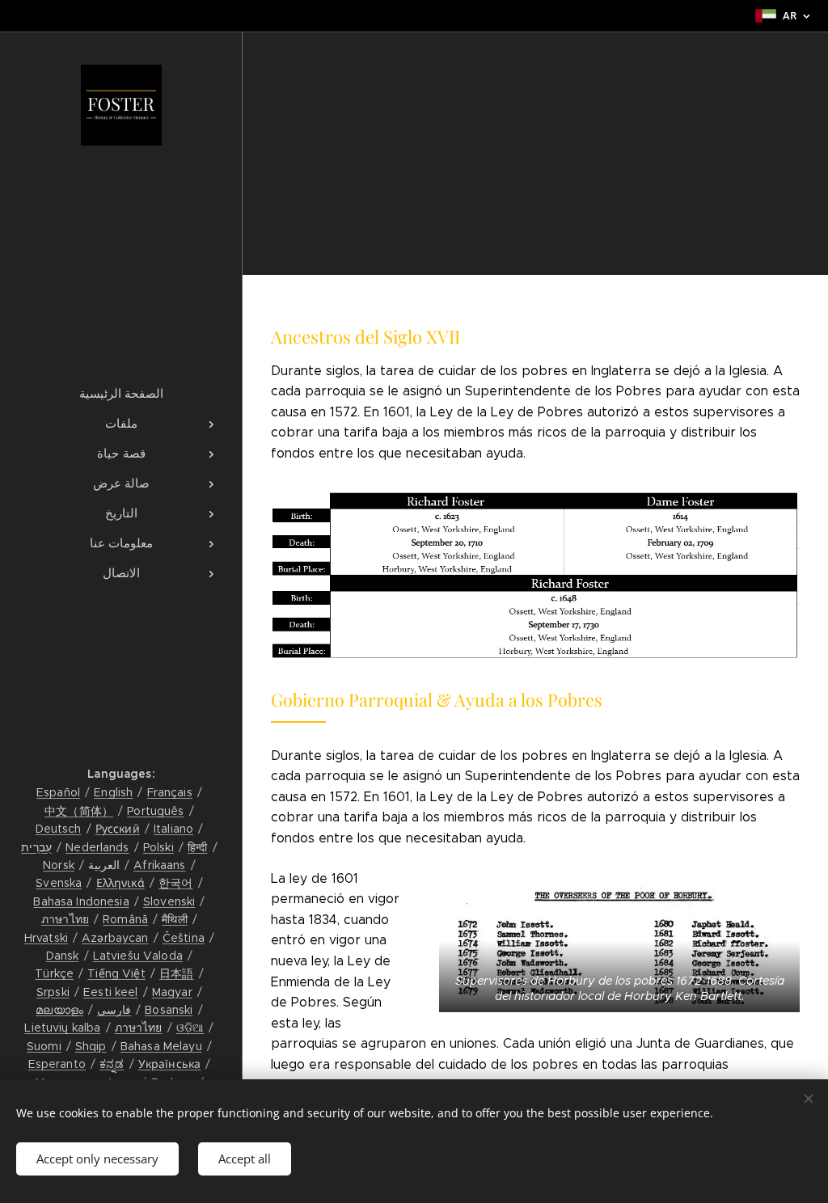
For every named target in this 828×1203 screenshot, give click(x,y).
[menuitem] (121, 393)
